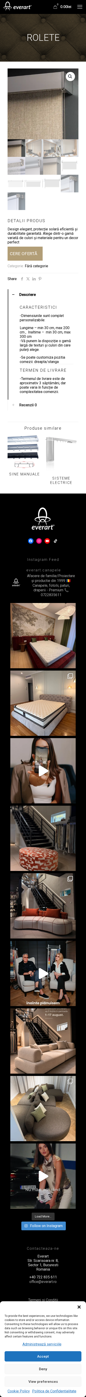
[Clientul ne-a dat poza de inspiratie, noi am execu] (43, 703)
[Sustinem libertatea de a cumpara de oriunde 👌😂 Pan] (43, 1176)
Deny (43, 1369)
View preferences (43, 1382)
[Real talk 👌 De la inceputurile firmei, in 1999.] (43, 973)
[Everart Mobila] (17, 7)
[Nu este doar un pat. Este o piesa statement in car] (43, 635)
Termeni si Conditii (43, 1300)
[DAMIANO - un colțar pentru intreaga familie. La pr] (43, 1108)
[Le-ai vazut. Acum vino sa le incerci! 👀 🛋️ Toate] (43, 770)
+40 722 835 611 (43, 1277)
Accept (43, 1356)
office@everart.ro (43, 1282)
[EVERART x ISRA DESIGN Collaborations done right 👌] (43, 906)
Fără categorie (36, 266)
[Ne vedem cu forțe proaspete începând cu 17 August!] (43, 1041)
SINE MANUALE (24, 474)
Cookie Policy (19, 1391)
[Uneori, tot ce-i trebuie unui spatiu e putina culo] (43, 838)
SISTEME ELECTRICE (61, 480)
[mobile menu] (80, 7)
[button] (79, 1307)
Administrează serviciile (41, 1344)
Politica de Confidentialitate (54, 1391)
